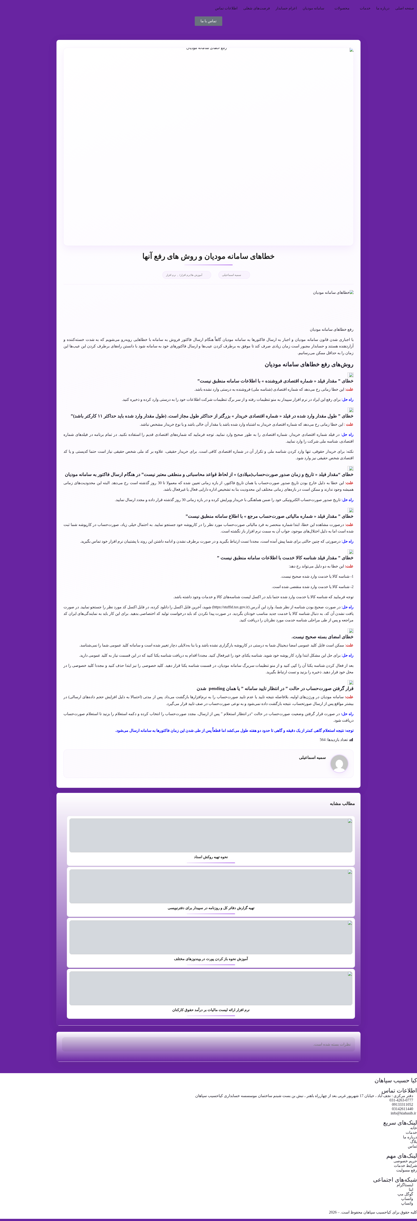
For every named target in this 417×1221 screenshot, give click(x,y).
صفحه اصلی (404, 8)
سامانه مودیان (313, 8)
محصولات (341, 8)
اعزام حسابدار (286, 8)
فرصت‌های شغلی (256, 8)
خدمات (365, 8)
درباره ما (382, 8)
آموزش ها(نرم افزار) (191, 274)
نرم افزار (171, 274)
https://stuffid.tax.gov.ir (230, 607)
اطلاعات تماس (226, 8)
